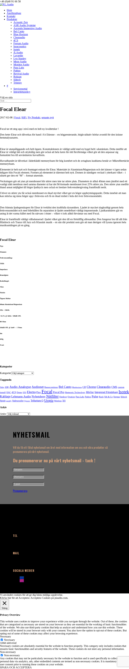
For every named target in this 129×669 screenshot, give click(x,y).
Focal (17, 117)
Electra (31, 392)
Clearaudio (19, 37)
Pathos (16, 70)
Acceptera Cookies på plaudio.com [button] (49, 597)
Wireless (58, 400)
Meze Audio (20, 61)
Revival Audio (21, 73)
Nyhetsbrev (39, 396)
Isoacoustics (19, 46)
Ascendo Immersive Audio (27, 28)
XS (64, 400)
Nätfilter (52, 396)
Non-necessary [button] (8, 652)
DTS (24, 392)
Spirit (3, 400)
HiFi (24, 117)
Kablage (5, 396)
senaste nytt (47, 117)
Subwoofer (18, 400)
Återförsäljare (14, 13)
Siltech (17, 79)
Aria (2, 387)
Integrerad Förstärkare (106, 392)
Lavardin (18, 55)
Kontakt (11, 16)
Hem (9, 10)
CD (84, 387)
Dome (19, 392)
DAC (8, 392)
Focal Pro (58, 392)
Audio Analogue (20, 387)
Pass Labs (18, 67)
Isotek (16, 49)
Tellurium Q (37, 400)
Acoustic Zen (20, 22)
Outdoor (63, 396)
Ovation (71, 396)
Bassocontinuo (51, 387)
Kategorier (5, 373)
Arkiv (3, 413)
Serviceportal (20, 88)
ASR (7, 387)
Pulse (95, 396)
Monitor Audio (21, 64)
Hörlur (90, 392)
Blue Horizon (20, 34)
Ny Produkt (34, 117)
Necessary (9, 639)
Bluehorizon (77, 387)
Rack (101, 396)
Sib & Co (108, 396)
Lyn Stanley (19, 58)
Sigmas (116, 396)
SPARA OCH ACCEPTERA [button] (16, 667)
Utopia (48, 400)
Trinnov (17, 82)
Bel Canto (18, 31)
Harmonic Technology (75, 392)
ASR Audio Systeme (24, 25)
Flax (38, 392)
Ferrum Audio (20, 43)
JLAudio (18, 52)
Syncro (27, 401)
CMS (114, 387)
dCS (15, 40)
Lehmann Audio (21, 396)
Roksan (17, 76)
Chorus (91, 387)
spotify (9, 401)
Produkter (12, 19)
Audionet (38, 387)
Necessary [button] (5, 636)
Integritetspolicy (21, 91)
